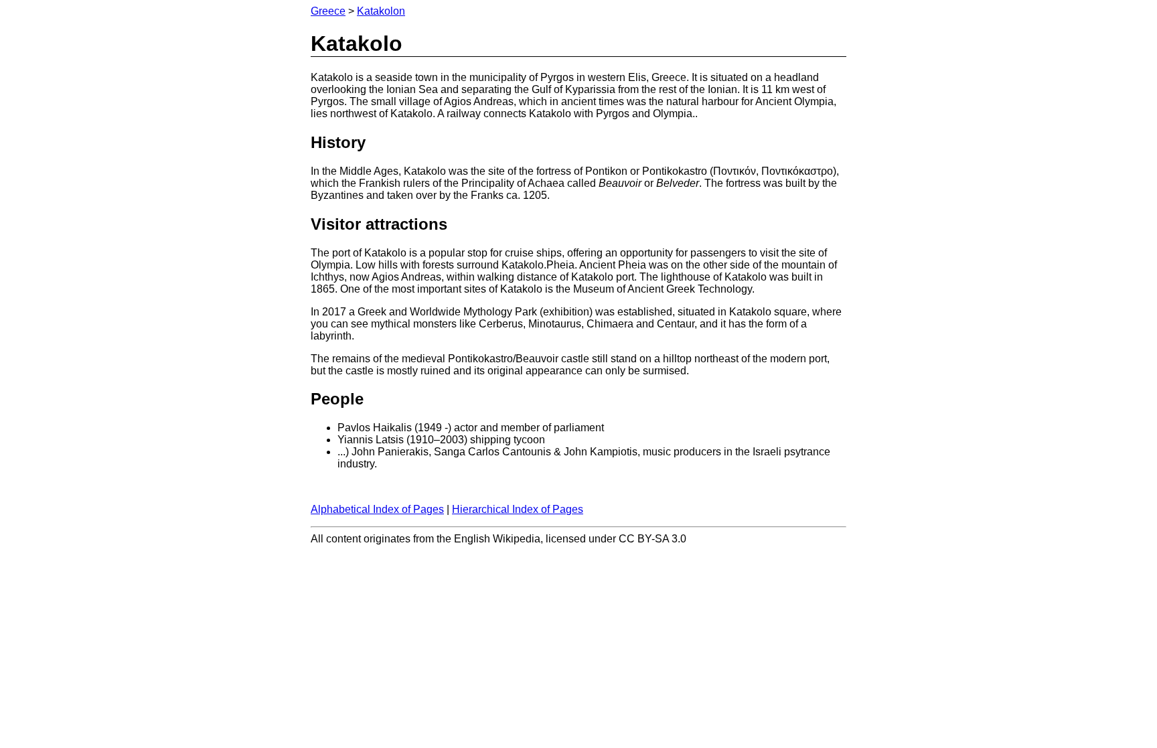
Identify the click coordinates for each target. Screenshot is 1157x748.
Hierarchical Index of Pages (517, 509)
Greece (328, 11)
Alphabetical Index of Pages (377, 509)
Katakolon (381, 11)
